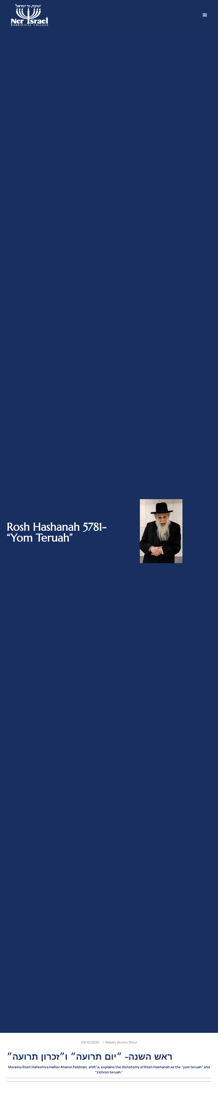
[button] (204, 14)
